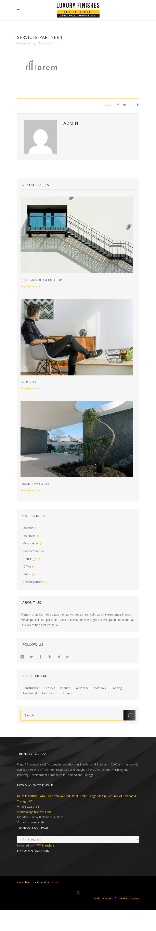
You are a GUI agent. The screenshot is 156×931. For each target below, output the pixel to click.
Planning (116, 688)
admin (24, 43)
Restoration (49, 693)
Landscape (82, 688)
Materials (100, 688)
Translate (48, 845)
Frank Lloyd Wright (36, 484)
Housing (28, 559)
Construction (31, 688)
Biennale (29, 536)
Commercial (31, 543)
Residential (30, 693)
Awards (28, 528)
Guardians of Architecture (42, 280)
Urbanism (68, 693)
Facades (49, 688)
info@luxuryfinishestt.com (34, 812)
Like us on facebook (33, 851)
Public (27, 574)
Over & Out (29, 382)
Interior (65, 688)
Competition (31, 551)
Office (27, 566)
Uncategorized (32, 582)
